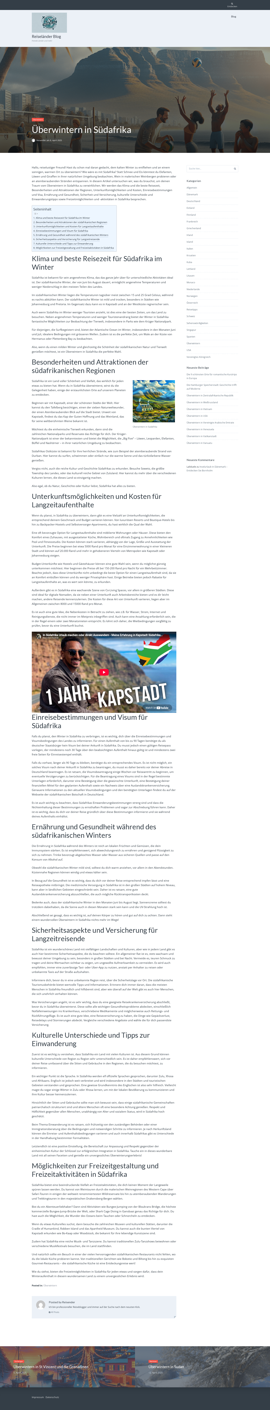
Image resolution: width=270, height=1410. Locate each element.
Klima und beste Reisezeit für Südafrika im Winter (63, 217)
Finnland (191, 214)
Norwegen (192, 296)
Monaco (191, 282)
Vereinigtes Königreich (199, 357)
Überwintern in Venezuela (200, 429)
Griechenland (194, 228)
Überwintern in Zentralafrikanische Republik (210, 395)
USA (189, 350)
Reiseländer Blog (46, 36)
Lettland (191, 268)
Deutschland (193, 201)
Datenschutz (52, 1397)
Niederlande (193, 289)
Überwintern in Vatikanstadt (202, 436)
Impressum (38, 1397)
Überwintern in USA (197, 415)
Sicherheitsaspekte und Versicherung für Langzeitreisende (68, 239)
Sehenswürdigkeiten (197, 323)
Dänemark (192, 194)
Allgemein (192, 187)
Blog (233, 16)
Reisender (41, 140)
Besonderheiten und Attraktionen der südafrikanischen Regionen (71, 222)
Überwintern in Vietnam (199, 409)
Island (190, 241)
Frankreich (192, 221)
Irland (190, 235)
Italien (190, 248)
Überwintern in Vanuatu (199, 443)
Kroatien (191, 255)
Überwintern (38, 119)
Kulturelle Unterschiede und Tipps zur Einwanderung (64, 243)
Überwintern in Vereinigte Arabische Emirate (210, 422)
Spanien (191, 336)
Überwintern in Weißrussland (202, 402)
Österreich (192, 302)
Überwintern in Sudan (166, 1366)
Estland (190, 207)
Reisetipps (192, 309)
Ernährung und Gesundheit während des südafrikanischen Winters (72, 235)
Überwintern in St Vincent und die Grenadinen (51, 1366)
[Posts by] (34, 140)
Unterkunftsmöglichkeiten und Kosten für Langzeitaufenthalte (70, 226)
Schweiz (191, 316)
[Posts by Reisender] (40, 1305)
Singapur (191, 329)
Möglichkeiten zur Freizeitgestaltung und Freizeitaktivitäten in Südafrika (75, 247)
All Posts (54, 1312)
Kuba (189, 262)
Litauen (190, 275)
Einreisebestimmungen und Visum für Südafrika (62, 230)
